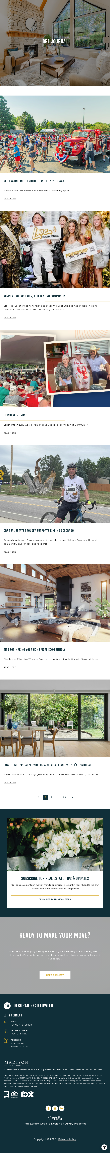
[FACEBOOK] (48, 1108)
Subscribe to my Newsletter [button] (55, 899)
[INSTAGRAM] (55, 1108)
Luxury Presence (76, 1123)
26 (64, 797)
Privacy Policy (67, 1139)
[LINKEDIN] (61, 1108)
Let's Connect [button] (55, 975)
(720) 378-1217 (19, 1034)
